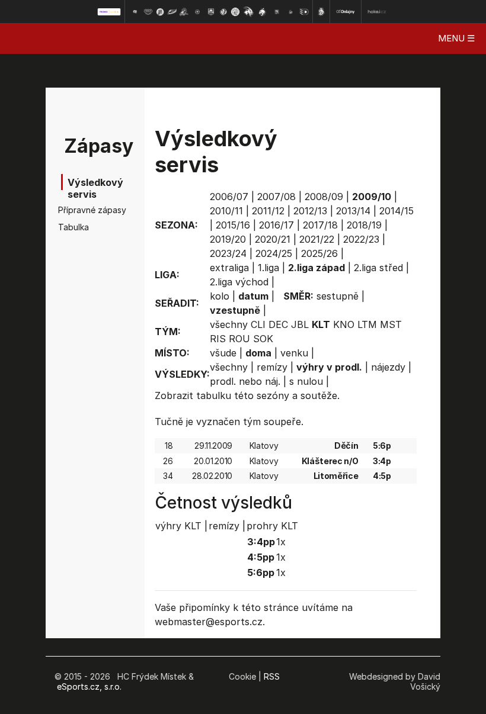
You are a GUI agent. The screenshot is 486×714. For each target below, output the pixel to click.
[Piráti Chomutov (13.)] (291, 12)
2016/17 (276, 225)
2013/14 (353, 211)
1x (281, 542)
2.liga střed (378, 268)
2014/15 (396, 211)
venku (294, 353)
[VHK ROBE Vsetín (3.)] (160, 12)
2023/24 (228, 253)
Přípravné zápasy (79, 210)
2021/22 (316, 239)
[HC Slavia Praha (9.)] (235, 12)
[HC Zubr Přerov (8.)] (223, 12)
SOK (263, 339)
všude (223, 353)
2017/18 (320, 225)
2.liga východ (239, 282)
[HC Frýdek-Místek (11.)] (262, 12)
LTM (367, 324)
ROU (239, 339)
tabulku (213, 395)
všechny (229, 324)
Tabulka (73, 227)
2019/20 (228, 239)
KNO (343, 324)
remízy (272, 367)
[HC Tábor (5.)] (184, 12)
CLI (258, 324)
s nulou (306, 381)
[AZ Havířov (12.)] (277, 12)
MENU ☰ (456, 38)
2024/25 (273, 253)
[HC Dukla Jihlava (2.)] (148, 12)
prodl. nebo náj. (245, 381)
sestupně (337, 296)
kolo (219, 296)
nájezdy (388, 367)
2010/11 (226, 211)
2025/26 (319, 253)
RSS (272, 676)
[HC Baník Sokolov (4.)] (172, 12)
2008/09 (324, 196)
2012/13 (310, 211)
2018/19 (364, 225)
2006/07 (229, 196)
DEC (278, 324)
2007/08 (276, 196)
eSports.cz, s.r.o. (89, 686)
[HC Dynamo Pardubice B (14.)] (304, 12)
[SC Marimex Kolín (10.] (248, 12)
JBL (300, 324)
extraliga (229, 268)
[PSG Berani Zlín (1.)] (134, 12)
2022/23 (361, 239)
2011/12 (268, 211)
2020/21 (272, 239)
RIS (218, 339)
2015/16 (233, 225)
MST (391, 324)
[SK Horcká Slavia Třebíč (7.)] (210, 12)
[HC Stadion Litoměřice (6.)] (197, 12)
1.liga (268, 268)
